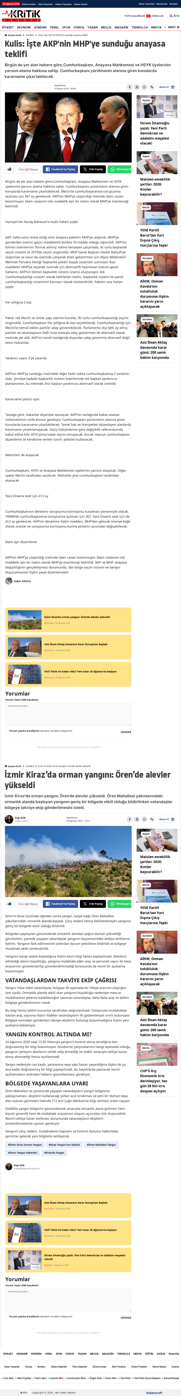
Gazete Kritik (14, 35)
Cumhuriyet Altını (75, 1378)
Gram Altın (110, 1378)
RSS (25, 1392)
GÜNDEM (40, 27)
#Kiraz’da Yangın (54, 1152)
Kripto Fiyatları (63, 4)
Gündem (30, 35)
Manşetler (162, 4)
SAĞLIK (161, 1353)
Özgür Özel (94, 1378)
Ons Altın (8, 1378)
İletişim (173, 4)
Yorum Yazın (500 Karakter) (22, 699)
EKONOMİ (24, 27)
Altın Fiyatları (45, 4)
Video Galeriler (59, 1366)
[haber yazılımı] (154, 1392)
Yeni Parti (124, 1378)
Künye (28, 1366)
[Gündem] (157, 264)
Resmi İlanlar (159, 1366)
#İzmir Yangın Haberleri (22, 1152)
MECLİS (106, 27)
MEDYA (156, 27)
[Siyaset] (157, 106)
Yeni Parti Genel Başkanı (146, 1378)
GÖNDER (126, 732)
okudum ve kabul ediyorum (40, 730)
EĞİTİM (149, 1353)
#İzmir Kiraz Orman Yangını (25, 1144)
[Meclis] (157, 213)
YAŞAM (92, 27)
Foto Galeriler (79, 1366)
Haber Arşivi (80, 4)
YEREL (54, 27)
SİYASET (8, 27)
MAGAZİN (121, 27)
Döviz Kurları (29, 4)
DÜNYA (79, 27)
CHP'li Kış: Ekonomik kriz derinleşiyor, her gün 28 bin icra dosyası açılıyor (153, 1081)
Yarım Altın (39, 1378)
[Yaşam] (157, 162)
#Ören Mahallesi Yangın (101, 1144)
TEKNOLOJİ (140, 27)
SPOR (66, 27)
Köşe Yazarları (147, 4)
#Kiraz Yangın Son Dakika (64, 1144)
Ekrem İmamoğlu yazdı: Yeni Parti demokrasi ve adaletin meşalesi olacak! (154, 133)
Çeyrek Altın (55, 1378)
